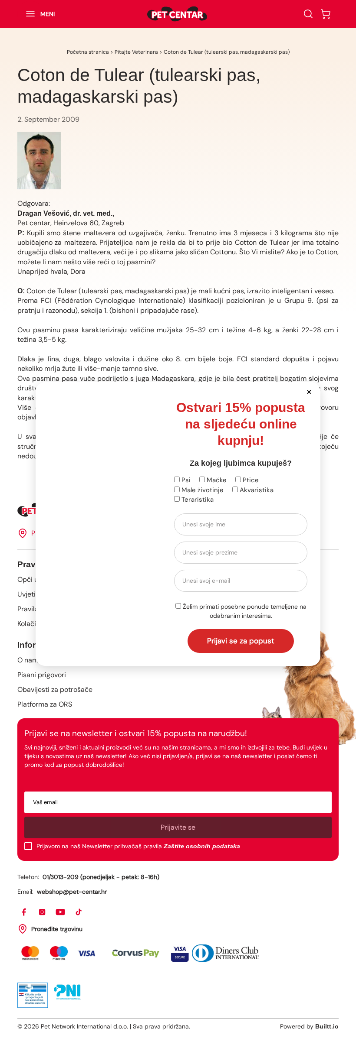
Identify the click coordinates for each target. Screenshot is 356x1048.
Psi (185, 480)
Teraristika (197, 499)
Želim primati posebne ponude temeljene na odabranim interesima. (244, 611)
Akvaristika (256, 490)
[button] (308, 391)
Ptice (250, 480)
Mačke (216, 480)
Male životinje (202, 490)
